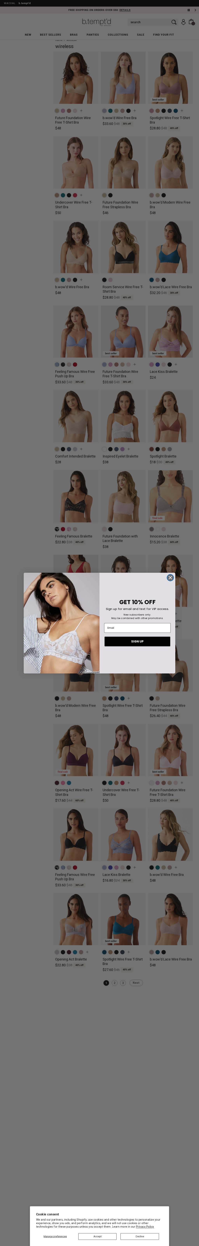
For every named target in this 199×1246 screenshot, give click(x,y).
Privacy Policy (145, 1226)
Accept (97, 1236)
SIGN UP (137, 641)
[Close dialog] (170, 577)
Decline (140, 1236)
